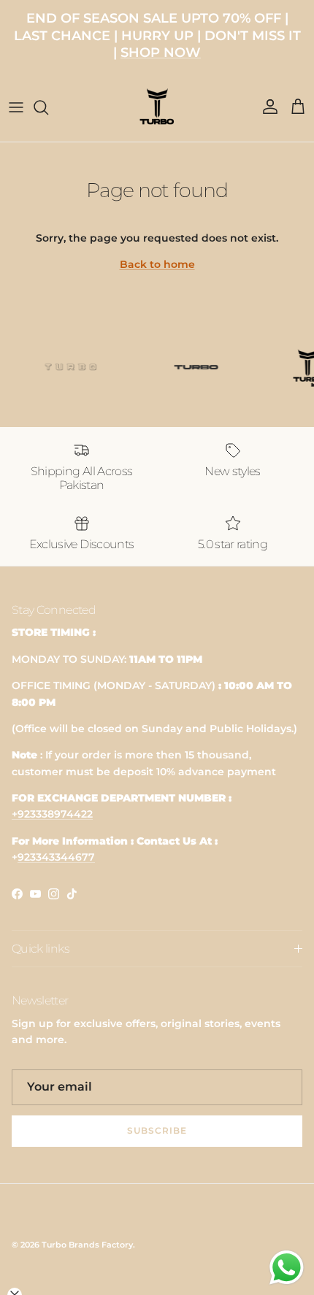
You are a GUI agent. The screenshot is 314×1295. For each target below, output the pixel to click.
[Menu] (16, 107)
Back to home (157, 264)
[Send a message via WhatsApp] (287, 1268)
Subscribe (157, 1130)
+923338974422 (52, 814)
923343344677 (56, 857)
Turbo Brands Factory (87, 1245)
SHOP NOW (160, 53)
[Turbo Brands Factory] (157, 107)
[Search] (48, 107)
